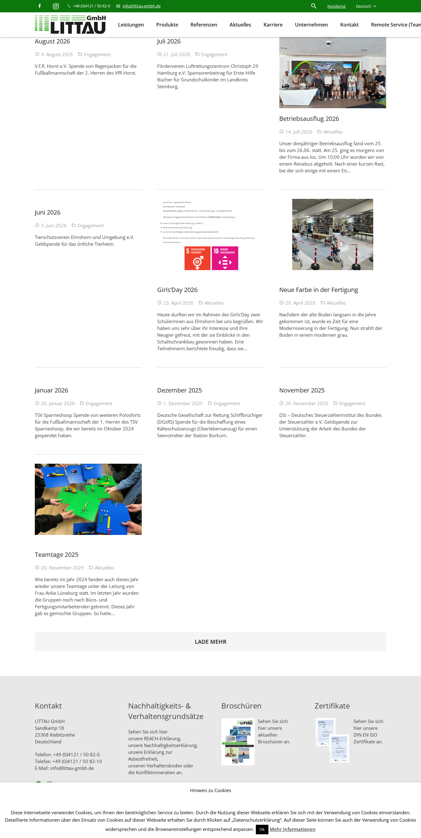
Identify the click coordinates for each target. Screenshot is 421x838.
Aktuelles (332, 132)
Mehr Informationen (293, 829)
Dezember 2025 (179, 390)
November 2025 (302, 390)
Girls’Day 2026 (177, 289)
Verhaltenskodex (164, 765)
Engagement (97, 54)
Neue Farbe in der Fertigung (318, 289)
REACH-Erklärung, (162, 738)
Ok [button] (262, 829)
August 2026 (52, 41)
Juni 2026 (47, 212)
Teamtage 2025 (56, 554)
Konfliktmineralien (155, 772)
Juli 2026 (169, 41)
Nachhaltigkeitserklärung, (171, 745)
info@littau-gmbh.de (142, 6)
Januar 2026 (51, 390)
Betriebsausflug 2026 (309, 118)
